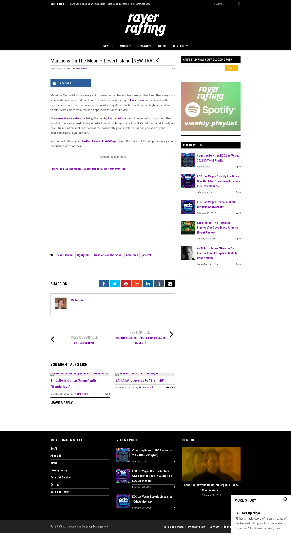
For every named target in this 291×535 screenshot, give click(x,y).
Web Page (110, 141)
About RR (56, 455)
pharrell (147, 255)
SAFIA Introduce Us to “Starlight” (140, 380)
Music (124, 46)
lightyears (83, 255)
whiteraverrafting (115, 168)
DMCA (53, 463)
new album (70, 118)
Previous (185, 465)
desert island (65, 255)
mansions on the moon (108, 255)
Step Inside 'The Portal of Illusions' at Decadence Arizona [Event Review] (217, 227)
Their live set (138, 100)
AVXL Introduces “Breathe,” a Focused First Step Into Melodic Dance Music (217, 253)
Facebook (98, 141)
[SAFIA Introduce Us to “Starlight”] (137, 373)
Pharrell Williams (118, 118)
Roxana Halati (81, 393)
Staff (53, 448)
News (106, 46)
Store (162, 46)
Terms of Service (60, 477)
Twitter (86, 141)
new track (132, 255)
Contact (179, 46)
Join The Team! (59, 491)
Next (238, 465)
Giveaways (144, 46)
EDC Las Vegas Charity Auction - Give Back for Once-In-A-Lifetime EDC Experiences (218, 181)
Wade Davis (82, 68)
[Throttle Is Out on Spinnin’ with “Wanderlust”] (79, 373)
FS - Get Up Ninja (84, 342)
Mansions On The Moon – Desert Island (76, 168)
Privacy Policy (58, 470)
